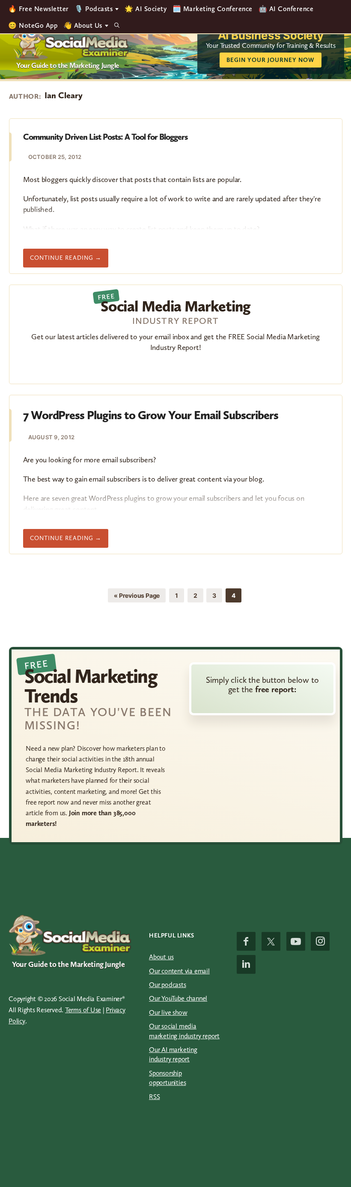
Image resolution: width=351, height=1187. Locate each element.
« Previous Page (137, 596)
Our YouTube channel (178, 998)
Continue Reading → (69, 260)
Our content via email (179, 971)
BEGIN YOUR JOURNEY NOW (270, 60)
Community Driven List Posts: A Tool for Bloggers (105, 137)
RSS (154, 1097)
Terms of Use (83, 1010)
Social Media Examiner (71, 40)
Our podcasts (167, 985)
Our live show (168, 1012)
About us (161, 957)
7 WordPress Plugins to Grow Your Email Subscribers (150, 415)
